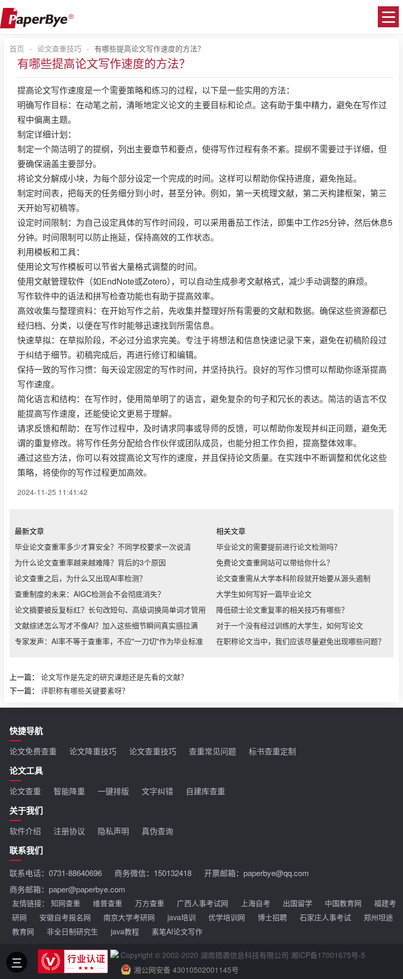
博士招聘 (272, 917)
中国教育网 (343, 903)
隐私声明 (113, 830)
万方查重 (149, 903)
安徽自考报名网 (65, 917)
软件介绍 (25, 830)
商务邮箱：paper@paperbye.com (67, 888)
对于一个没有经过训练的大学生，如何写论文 (289, 625)
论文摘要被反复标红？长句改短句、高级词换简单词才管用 (110, 609)
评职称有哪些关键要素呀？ (85, 690)
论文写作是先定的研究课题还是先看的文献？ (114, 676)
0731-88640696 (75, 872)
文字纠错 (157, 790)
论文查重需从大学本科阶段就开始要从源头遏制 (293, 578)
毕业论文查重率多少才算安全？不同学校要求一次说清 (103, 546)
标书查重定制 (272, 750)
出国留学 (297, 903)
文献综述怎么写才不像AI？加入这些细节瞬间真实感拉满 (106, 625)
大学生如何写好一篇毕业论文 (264, 593)
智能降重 (69, 790)
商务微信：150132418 (153, 872)
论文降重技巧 (92, 750)
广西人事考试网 (202, 903)
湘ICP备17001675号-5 (328, 955)
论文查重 (25, 790)
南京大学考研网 (129, 917)
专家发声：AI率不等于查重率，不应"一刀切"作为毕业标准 (109, 641)
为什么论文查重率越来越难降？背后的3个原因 (90, 562)
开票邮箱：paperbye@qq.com (256, 872)
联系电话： (55, 872)
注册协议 (69, 830)
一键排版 (113, 790)
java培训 (181, 917)
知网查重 (65, 903)
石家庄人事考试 (325, 917)
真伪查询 (157, 830)
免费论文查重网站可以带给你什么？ (275, 562)
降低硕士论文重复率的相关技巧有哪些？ (282, 609)
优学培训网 (226, 917)
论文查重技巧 (59, 48)
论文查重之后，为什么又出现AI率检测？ (80, 578)
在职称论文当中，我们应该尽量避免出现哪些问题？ (300, 641)
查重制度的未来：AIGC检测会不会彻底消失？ (90, 593)
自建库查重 (205, 790)
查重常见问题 (212, 750)
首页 (16, 48)
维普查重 (107, 903)
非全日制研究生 (72, 931)
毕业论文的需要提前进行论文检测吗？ (278, 546)
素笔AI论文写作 (177, 931)
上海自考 (255, 903)
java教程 (125, 931)
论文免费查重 (33, 750)
